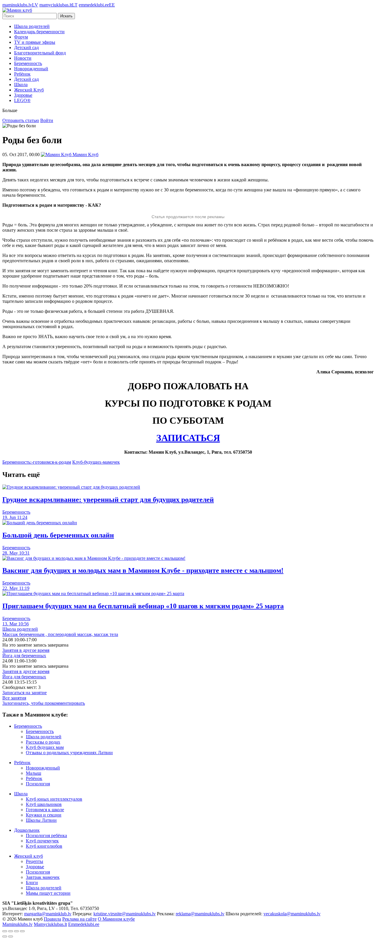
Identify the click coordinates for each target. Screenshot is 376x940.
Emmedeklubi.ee (83, 924)
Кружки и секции (43, 814)
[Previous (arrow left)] (4, 936)
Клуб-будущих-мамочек (96, 462)
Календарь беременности (39, 31)
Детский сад (26, 47)
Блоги (32, 882)
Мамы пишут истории (48, 893)
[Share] (10, 931)
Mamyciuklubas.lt (50, 924)
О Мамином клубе (116, 918)
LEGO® (22, 100)
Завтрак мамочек (43, 877)
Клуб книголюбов (44, 846)
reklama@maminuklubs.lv (200, 913)
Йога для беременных (24, 655)
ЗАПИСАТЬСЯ (188, 438)
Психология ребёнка (46, 835)
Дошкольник (27, 830)
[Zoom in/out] (22, 931)
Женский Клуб (29, 89)
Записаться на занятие (24, 692)
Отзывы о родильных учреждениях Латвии (69, 752)
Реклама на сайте (79, 918)
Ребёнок (22, 73)
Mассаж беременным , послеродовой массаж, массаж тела (60, 634)
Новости (22, 58)
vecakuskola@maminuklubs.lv (291, 913)
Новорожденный (31, 68)
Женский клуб (28, 856)
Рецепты (34, 861)
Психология (38, 783)
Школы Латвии (41, 820)
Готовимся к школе (45, 809)
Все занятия (14, 697)
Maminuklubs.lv (17, 924)
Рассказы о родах (43, 741)
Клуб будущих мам (45, 747)
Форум (21, 36)
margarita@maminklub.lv (47, 913)
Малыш (33, 773)
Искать (66, 16)
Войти (46, 120)
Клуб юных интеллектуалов (54, 799)
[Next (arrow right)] (10, 936)
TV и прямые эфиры (34, 42)
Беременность (28, 63)
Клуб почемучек (42, 840)
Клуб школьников (44, 804)
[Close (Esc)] (4, 931)
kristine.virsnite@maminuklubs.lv (124, 913)
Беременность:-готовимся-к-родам (36, 462)
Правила (52, 918)
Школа (21, 84)
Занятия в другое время (25, 650)
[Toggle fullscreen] (16, 931)
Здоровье (23, 95)
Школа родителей (32, 26)
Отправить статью (20, 120)
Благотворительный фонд (40, 52)
